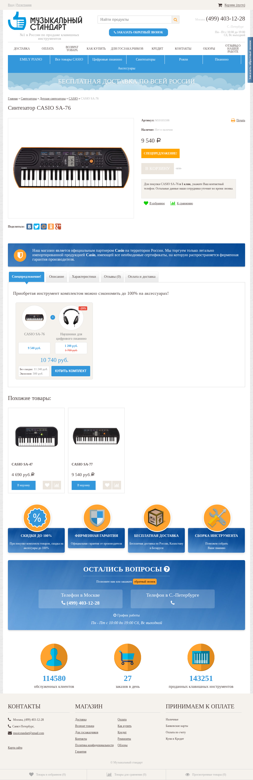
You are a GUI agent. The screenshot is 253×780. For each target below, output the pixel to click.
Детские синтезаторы (53, 98)
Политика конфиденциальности (94, 745)
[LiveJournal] (65, 227)
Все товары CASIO (69, 59)
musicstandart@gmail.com (28, 733)
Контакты (183, 48)
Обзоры (209, 48)
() (51, 774)
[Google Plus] (58, 227)
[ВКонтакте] (29, 227)
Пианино (222, 59)
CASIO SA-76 (34, 334)
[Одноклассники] (51, 227)
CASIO (73, 98)
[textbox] (135, 19)
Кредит (157, 48)
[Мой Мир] (44, 227)
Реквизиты (124, 738)
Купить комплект (70, 371)
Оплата (48, 48)
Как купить (96, 48)
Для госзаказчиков (127, 48)
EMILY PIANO (31, 59)
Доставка (22, 48)
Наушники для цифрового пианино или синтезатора (71, 338)
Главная (13, 98)
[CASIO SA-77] (96, 436)
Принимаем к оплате (200, 706)
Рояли (183, 59)
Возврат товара (72, 49)
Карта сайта (15, 747)
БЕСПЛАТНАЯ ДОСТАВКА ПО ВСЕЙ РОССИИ (126, 84)
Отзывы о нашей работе (233, 48)
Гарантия (80, 751)
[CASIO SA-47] (36, 436)
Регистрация (24, 5)
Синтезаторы (145, 59)
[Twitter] (37, 227)
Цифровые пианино (107, 59)
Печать (240, 120)
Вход (11, 5)
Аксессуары (126, 68)
